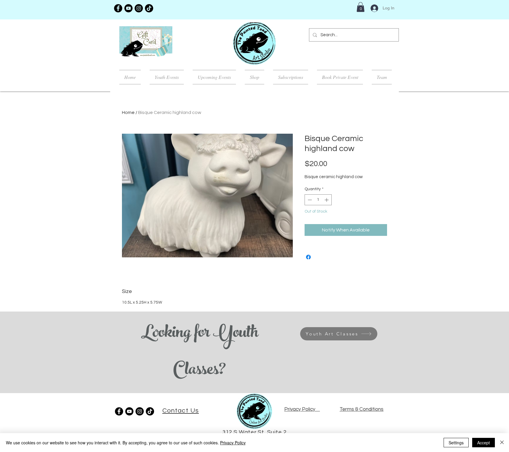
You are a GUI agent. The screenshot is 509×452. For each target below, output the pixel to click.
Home (128, 112)
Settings (456, 443)
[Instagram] (139, 8)
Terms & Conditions (362, 409)
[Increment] (327, 200)
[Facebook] (118, 8)
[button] (360, 7)
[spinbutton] (318, 200)
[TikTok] (149, 8)
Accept (483, 443)
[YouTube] (128, 8)
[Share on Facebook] (308, 257)
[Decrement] (309, 200)
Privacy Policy (233, 443)
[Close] (501, 442)
